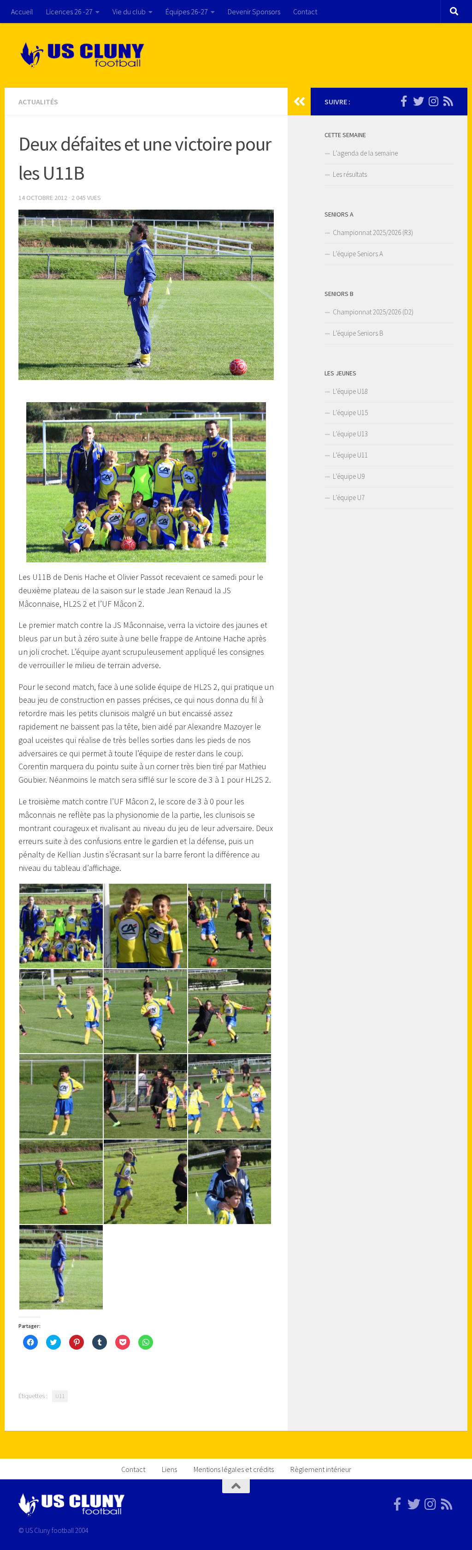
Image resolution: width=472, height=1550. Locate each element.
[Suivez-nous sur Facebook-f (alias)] (403, 101)
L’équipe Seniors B (358, 333)
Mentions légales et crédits (234, 1469)
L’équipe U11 (350, 455)
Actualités (38, 101)
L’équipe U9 (349, 476)
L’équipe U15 (350, 412)
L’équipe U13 (350, 433)
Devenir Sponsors (254, 11)
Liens (169, 1469)
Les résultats (350, 174)
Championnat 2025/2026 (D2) (373, 312)
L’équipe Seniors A (358, 253)
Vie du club (129, 11)
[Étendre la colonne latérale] (299, 101)
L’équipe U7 (349, 497)
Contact (305, 11)
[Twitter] (418, 101)
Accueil (22, 11)
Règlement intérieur (320, 1469)
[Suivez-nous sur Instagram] (433, 101)
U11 (60, 1396)
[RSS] (448, 101)
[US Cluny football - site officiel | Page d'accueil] (83, 55)
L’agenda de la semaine (365, 153)
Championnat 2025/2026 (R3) (373, 232)
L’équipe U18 (350, 391)
